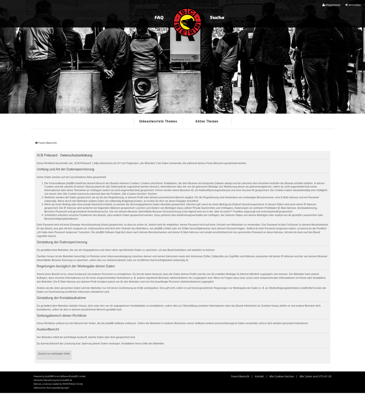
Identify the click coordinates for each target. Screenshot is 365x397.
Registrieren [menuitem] (333, 5)
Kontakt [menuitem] (259, 376)
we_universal (45, 384)
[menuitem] (40, 388)
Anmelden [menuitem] (355, 5)
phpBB (48, 376)
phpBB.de (67, 380)
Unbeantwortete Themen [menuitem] (158, 121)
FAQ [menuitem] (159, 18)
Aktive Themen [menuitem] (206, 121)
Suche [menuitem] (217, 18)
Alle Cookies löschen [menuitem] (281, 376)
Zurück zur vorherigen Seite (54, 353)
